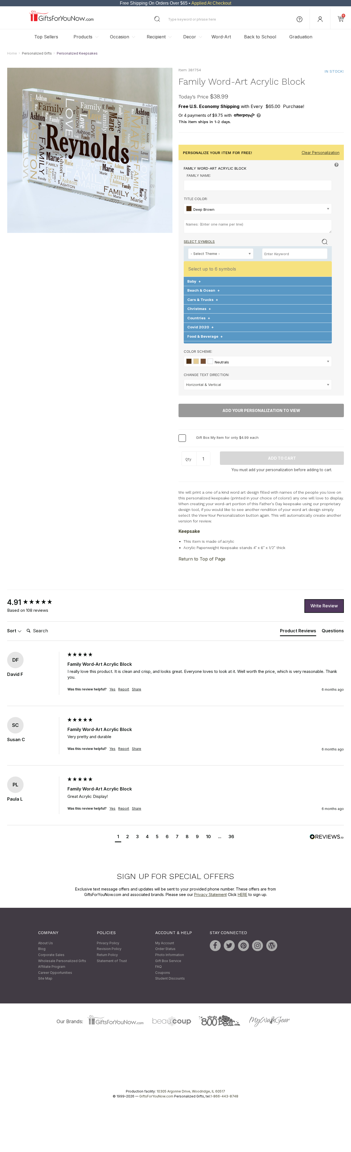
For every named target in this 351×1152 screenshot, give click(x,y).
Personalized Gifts (37, 53)
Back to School (260, 36)
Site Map (45, 979)
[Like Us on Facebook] (215, 945)
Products (82, 36)
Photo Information (169, 955)
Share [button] (136, 689)
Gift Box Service (168, 961)
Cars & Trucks (202, 299)
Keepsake (189, 531)
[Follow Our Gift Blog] (271, 945)
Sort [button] (12, 630)
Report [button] (123, 689)
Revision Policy (109, 949)
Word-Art (221, 36)
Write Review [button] (324, 605)
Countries (198, 318)
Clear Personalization (320, 153)
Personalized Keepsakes (77, 53)
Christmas (199, 309)
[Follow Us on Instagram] (257, 945)
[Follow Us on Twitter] (229, 945)
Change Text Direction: (206, 375)
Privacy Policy (108, 943)
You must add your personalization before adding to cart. (281, 470)
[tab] (298, 632)
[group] (36, 602)
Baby (194, 281)
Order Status (165, 949)
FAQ (158, 967)
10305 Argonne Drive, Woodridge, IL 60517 (191, 1091)
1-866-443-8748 (224, 1096)
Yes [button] (112, 689)
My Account (164, 943)
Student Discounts (170, 979)
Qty (188, 459)
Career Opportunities (55, 973)
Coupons (162, 973)
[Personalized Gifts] (61, 20)
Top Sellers (46, 36)
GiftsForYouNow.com (156, 1096)
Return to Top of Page (202, 559)
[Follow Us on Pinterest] (243, 945)
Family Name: (199, 175)
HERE (242, 894)
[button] (118, 837)
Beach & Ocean (203, 290)
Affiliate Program (51, 967)
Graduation (300, 36)
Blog (42, 949)
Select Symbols (199, 241)
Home (12, 53)
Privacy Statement (210, 894)
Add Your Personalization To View (261, 410)
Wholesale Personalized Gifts (62, 961)
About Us (45, 943)
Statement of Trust (112, 961)
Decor (189, 36)
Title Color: (196, 199)
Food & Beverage (205, 336)
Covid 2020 (200, 327)
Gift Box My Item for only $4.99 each (227, 438)
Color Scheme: (198, 351)
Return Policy (107, 955)
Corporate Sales (51, 955)
